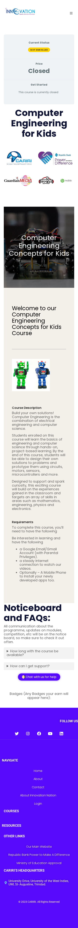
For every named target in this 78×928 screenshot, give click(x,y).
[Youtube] (50, 734)
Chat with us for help (41, 677)
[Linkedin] (61, 734)
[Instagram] (28, 734)
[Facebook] (39, 734)
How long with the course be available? (32, 653)
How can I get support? (30, 666)
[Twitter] (17, 734)
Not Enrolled (39, 49)
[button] (71, 13)
